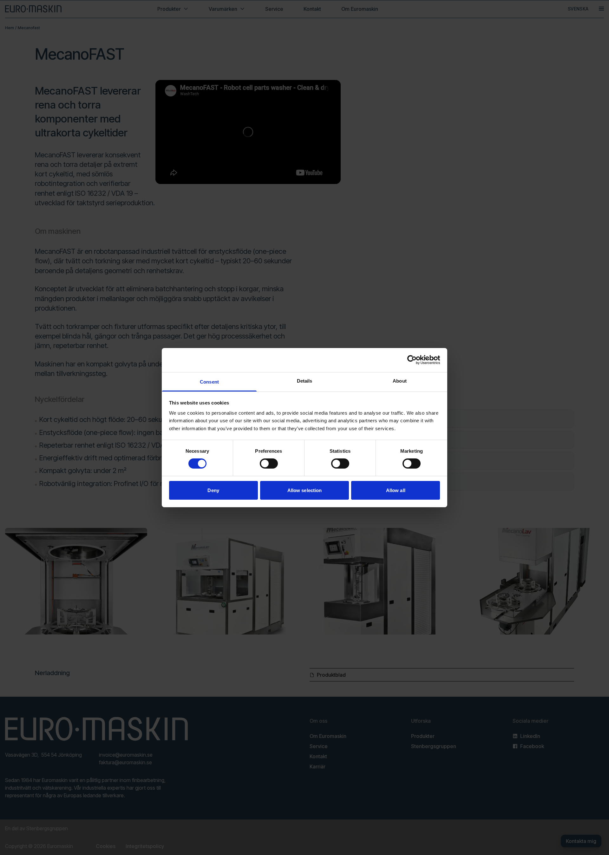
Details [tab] (304, 381)
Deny (213, 490)
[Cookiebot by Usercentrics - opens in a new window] (412, 360)
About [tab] (400, 381)
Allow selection (304, 490)
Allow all (395, 490)
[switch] (269, 463)
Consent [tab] (209, 382)
